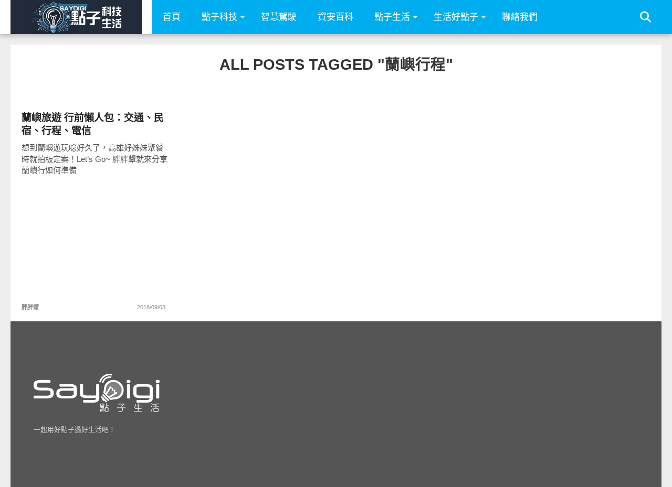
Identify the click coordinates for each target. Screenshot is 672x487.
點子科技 (219, 17)
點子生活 (392, 17)
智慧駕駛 (279, 17)
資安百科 (335, 17)
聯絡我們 (520, 17)
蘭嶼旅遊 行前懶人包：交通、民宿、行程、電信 (93, 124)
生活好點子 (456, 17)
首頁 (172, 17)
